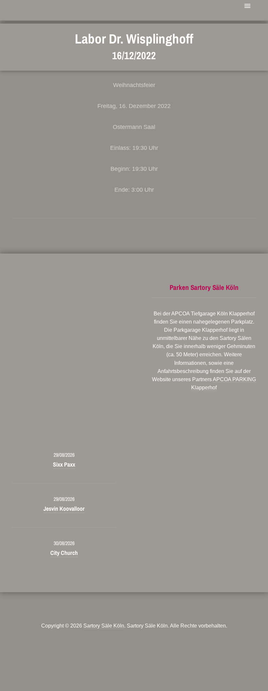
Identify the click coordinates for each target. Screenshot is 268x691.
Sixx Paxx (64, 464)
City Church (64, 553)
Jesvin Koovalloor (64, 509)
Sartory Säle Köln (103, 626)
